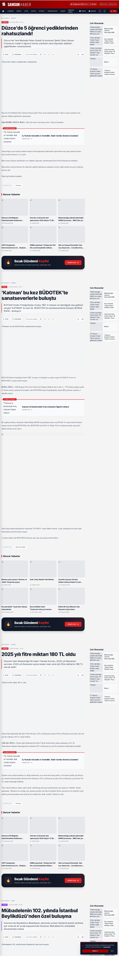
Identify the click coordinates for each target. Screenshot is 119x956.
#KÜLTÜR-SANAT (21, 547)
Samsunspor (52, 11)
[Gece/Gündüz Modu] (100, 11)
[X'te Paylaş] (45, 54)
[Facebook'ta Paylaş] (40, 54)
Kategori (13, 283)
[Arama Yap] (104, 11)
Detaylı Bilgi (106, 947)
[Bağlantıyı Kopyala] (53, 54)
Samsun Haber (71, 11)
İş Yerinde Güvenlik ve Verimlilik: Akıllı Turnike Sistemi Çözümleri (50, 136)
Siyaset (42, 11)
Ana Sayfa (6, 18)
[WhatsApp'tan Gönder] (49, 54)
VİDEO (84, 11)
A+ (83, 54)
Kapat (112, 951)
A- (78, 54)
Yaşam (62, 11)
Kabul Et (95, 951)
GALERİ (93, 11)
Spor (26, 11)
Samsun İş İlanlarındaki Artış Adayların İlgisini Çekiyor (45, 407)
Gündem (10, 11)
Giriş (114, 11)
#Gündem (18, 185)
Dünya (33, 11)
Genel (4, 286)
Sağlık (18, 11)
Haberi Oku (26, 138)
